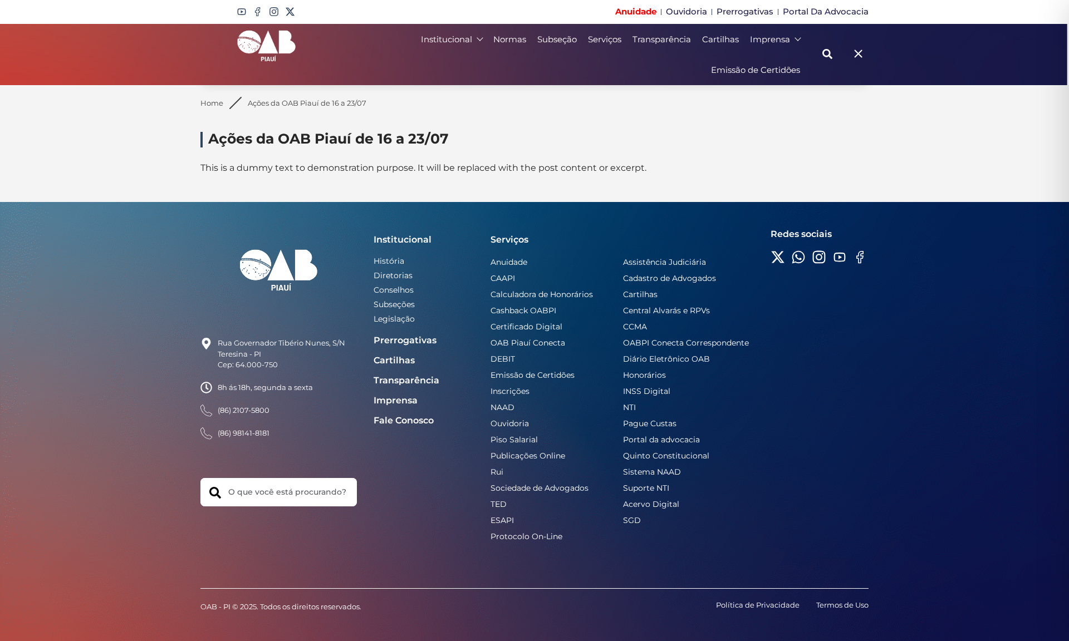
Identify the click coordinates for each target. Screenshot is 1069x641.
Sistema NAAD (652, 472)
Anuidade (509, 262)
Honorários (644, 375)
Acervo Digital (651, 504)
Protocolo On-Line (526, 536)
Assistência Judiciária (664, 262)
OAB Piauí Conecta (528, 343)
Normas (509, 39)
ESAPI (502, 520)
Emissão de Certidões (755, 70)
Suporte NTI (646, 488)
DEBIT (503, 359)
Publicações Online (528, 456)
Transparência (661, 39)
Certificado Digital (526, 327)
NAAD (502, 407)
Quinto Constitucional (666, 456)
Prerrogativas (405, 340)
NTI (629, 407)
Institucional (446, 39)
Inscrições (510, 391)
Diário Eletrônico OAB (666, 359)
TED (499, 504)
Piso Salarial (514, 440)
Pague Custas (649, 423)
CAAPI (503, 278)
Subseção (557, 39)
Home (211, 102)
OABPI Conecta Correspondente (686, 343)
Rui (497, 472)
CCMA (635, 327)
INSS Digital (646, 391)
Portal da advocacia (661, 440)
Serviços (604, 39)
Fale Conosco (404, 420)
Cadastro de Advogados (669, 278)
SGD (632, 520)
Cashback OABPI (523, 310)
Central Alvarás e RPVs (666, 310)
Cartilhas (720, 39)
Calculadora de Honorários (542, 294)
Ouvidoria (510, 423)
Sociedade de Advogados (540, 488)
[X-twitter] (290, 12)
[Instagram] (274, 12)
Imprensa (770, 39)
